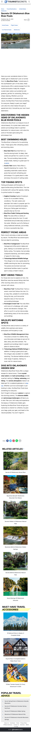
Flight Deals (14, 25)
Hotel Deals (5, 25)
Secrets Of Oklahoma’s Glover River (15, 472)
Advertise (22, 724)
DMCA (27, 724)
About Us (6, 723)
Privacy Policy (23, 723)
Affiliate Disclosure (7, 724)
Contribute (12, 723)
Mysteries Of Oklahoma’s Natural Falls (15, 714)
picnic (7, 163)
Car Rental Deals (6, 29)
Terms (17, 723)
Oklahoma (17, 29)
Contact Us (16, 724)
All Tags (16, 726)
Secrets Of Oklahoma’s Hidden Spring (15, 711)
